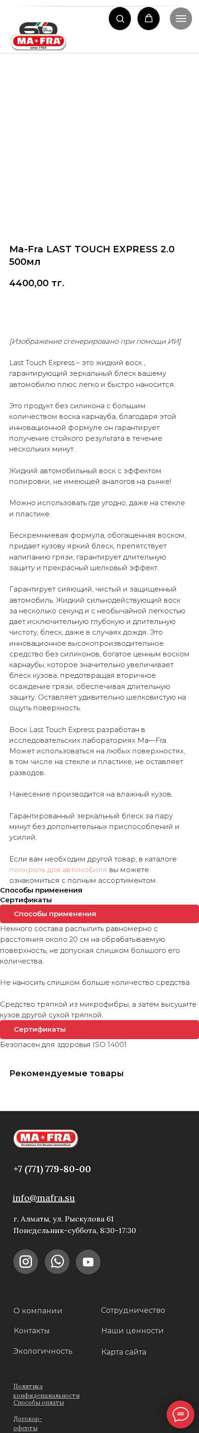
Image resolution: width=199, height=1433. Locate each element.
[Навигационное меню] (181, 18)
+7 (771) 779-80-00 (52, 1169)
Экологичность (43, 1351)
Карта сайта (123, 1352)
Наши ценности (132, 1330)
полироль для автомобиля (58, 869)
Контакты (32, 1330)
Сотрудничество (133, 1310)
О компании (37, 1310)
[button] (120, 18)
